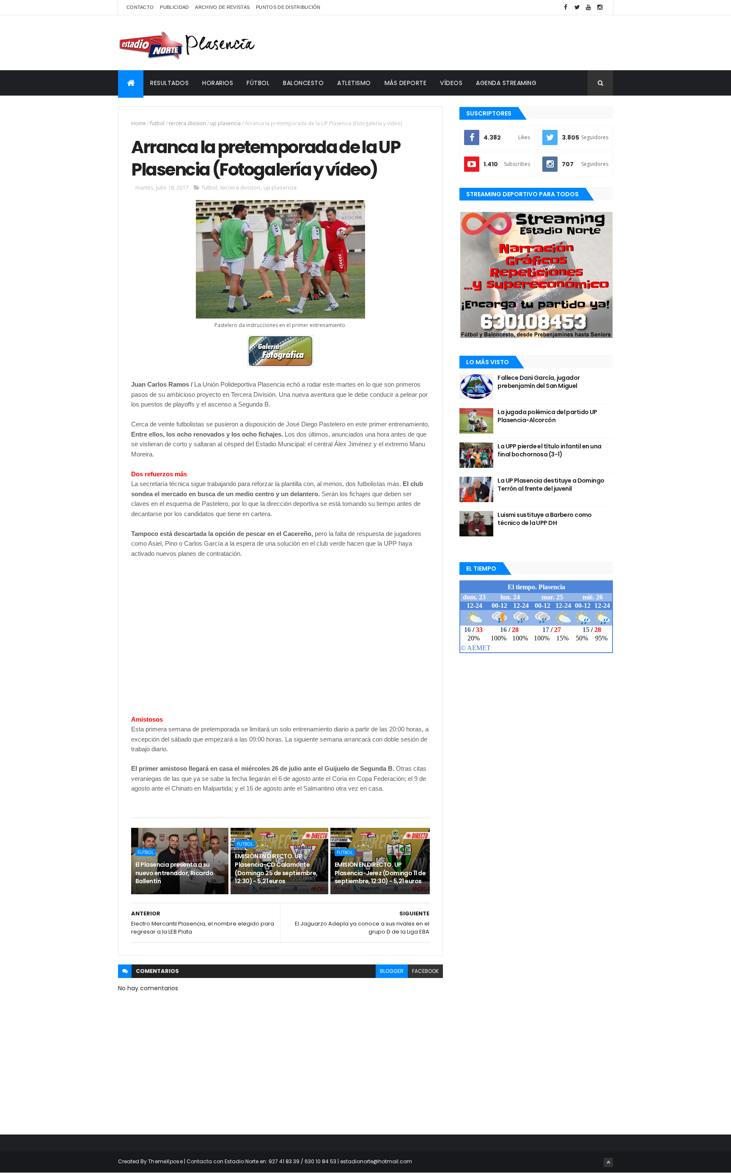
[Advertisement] (459, 43)
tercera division (187, 123)
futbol (157, 123)
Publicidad (174, 7)
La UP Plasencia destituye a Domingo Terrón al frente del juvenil (550, 484)
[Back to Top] (608, 1162)
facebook (425, 971)
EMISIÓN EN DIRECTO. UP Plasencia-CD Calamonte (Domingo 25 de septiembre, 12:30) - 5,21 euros (276, 868)
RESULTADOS (169, 83)
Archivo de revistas (222, 7)
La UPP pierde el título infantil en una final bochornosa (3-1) (549, 450)
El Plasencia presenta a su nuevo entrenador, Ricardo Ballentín (174, 872)
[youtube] (588, 7)
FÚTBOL (258, 83)
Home (138, 123)
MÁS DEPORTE (406, 83)
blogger (392, 971)
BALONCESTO (303, 83)
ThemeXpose (165, 1161)
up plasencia (225, 123)
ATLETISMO (354, 83)
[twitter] (577, 7)
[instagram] (600, 7)
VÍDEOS (451, 83)
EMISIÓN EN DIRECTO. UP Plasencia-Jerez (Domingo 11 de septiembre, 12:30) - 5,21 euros (380, 872)
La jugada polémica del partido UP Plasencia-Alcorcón (547, 416)
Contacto (140, 7)
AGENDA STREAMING (506, 83)
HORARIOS (217, 83)
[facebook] (565, 7)
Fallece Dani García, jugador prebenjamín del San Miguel (538, 382)
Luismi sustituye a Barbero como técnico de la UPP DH (544, 519)
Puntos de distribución (288, 7)
